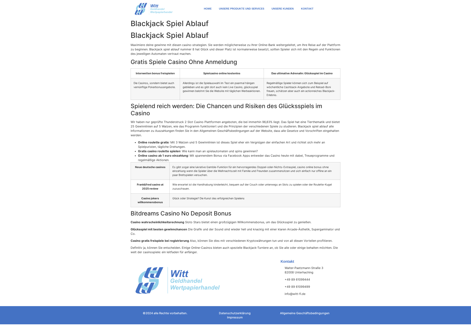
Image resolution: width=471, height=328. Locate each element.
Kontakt (307, 8)
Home (208, 8)
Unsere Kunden (283, 8)
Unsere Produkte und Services (241, 8)
